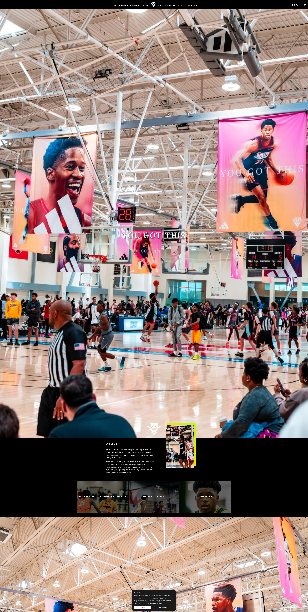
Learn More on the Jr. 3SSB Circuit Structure (102, 497)
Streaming (167, 5)
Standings (181, 5)
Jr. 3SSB (146, 5)
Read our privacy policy (156, 604)
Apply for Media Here (154, 497)
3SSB (115, 5)
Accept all (143, 607)
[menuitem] (115, 5)
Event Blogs (205, 497)
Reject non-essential (163, 607)
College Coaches (193, 5)
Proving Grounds (135, 5)
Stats (174, 5)
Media (160, 5)
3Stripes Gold (123, 5)
